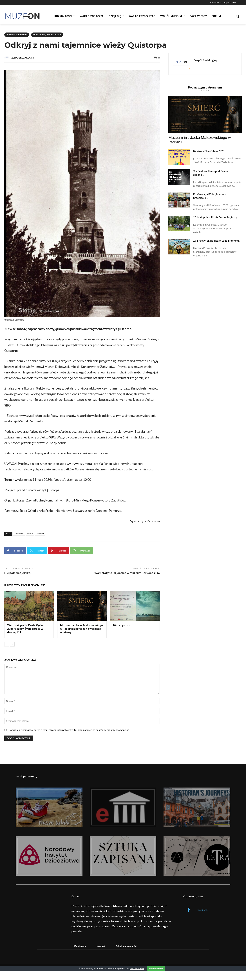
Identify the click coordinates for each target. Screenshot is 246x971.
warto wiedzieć (16, 34)
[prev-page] (6, 644)
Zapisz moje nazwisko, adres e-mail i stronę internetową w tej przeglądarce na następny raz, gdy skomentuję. (69, 729)
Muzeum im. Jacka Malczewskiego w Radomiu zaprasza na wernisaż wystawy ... (81, 628)
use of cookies (137, 968)
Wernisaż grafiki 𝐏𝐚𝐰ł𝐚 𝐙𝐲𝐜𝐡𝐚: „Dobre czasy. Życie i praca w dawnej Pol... (25, 628)
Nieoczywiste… (122, 625)
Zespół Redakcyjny (22, 57)
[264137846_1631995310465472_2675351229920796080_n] (197, 807)
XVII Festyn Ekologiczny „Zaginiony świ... (217, 240)
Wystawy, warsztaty (47, 34)
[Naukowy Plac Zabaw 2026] (179, 157)
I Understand (156, 968)
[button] (237, 16)
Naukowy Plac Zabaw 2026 (208, 151)
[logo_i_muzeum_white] (123, 807)
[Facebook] (188, 910)
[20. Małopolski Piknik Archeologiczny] (179, 223)
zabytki (40, 533)
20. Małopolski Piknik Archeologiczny (215, 217)
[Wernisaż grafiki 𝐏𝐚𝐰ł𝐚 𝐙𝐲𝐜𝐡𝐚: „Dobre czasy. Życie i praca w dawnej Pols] (29, 606)
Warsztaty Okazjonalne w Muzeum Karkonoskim (127, 572)
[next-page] (12, 644)
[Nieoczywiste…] (135, 606)
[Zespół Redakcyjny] (7, 57)
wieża (30, 533)
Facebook (202, 910)
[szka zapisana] (123, 856)
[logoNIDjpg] (49, 856)
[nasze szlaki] (49, 807)
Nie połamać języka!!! (18, 572)
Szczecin (19, 533)
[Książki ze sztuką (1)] (197, 856)
